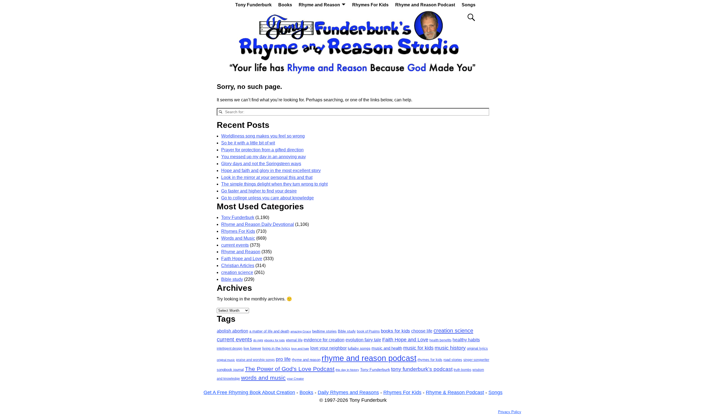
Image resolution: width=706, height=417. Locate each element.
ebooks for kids (274, 340)
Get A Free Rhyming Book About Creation (249, 392)
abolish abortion (232, 331)
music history (450, 348)
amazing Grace (300, 331)
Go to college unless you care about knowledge (267, 198)
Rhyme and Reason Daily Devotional (257, 224)
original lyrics (477, 348)
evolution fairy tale (363, 339)
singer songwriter (476, 360)
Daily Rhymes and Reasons (348, 392)
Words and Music (238, 238)
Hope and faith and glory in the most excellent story (271, 170)
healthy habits (466, 339)
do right (258, 340)
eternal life (294, 340)
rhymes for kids (430, 360)
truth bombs (462, 370)
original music (226, 359)
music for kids (418, 348)
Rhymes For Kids (370, 4)
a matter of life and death (269, 331)
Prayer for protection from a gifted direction (262, 149)
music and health (386, 348)
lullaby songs (359, 348)
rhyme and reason (306, 360)
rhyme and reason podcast (369, 358)
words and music (263, 377)
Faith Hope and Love (241, 258)
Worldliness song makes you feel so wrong (263, 136)
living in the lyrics (276, 348)
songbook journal (230, 370)
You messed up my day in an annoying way (263, 156)
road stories (452, 360)
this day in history (347, 369)
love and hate (300, 348)
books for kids (395, 331)
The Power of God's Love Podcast (290, 369)
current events (235, 245)
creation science (237, 272)
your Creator (295, 378)
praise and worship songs (255, 360)
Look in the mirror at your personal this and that (266, 177)
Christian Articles (237, 265)
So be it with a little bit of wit (248, 143)
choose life (421, 330)
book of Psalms (368, 331)
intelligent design (229, 348)
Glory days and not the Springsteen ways (261, 163)
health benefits (440, 340)
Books (285, 4)
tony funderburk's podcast (422, 369)
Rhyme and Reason (319, 4)
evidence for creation (324, 339)
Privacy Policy (509, 412)
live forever (252, 348)
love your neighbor (328, 348)
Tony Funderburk (253, 4)
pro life (283, 359)
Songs (468, 4)
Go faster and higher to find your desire (259, 191)
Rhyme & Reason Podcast (455, 392)
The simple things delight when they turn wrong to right (274, 184)
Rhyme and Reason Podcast (425, 4)
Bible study (232, 279)
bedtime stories (324, 331)
